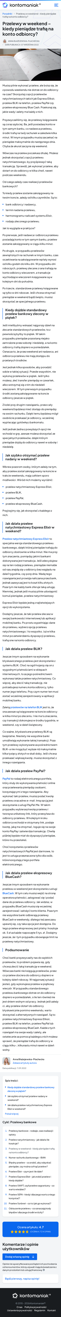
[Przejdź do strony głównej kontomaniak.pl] (20, 5)
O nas (19, 1307)
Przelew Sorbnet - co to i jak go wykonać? (30, 1203)
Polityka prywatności (35, 1307)
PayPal (6, 778)
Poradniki (7, 13)
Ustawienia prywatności (19, 1310)
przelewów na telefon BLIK (26, 707)
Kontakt (51, 1310)
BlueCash (8, 893)
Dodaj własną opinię (17, 1256)
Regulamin (39, 1310)
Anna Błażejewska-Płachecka (23, 41)
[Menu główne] (56, 5)
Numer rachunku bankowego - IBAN (27, 1157)
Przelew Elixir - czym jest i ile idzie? (26, 1171)
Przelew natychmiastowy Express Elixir (26, 538)
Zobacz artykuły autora (25, 1062)
